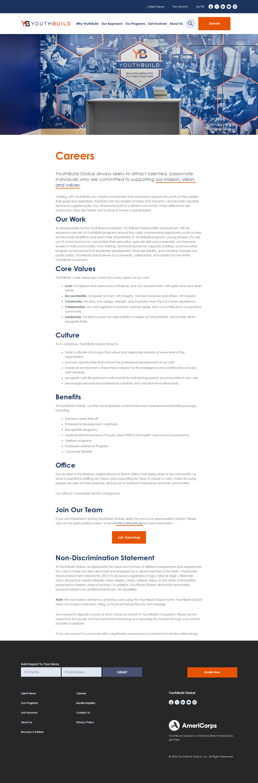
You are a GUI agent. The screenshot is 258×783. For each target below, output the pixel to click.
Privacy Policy (85, 722)
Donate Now (212, 672)
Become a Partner (32, 731)
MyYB (200, 7)
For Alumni (180, 7)
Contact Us (83, 712)
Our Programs (135, 24)
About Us (176, 24)
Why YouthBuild (87, 24)
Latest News (156, 7)
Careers (81, 693)
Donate (214, 23)
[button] (250, 777)
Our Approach (112, 24)
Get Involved (157, 24)
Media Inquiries (85, 703)
